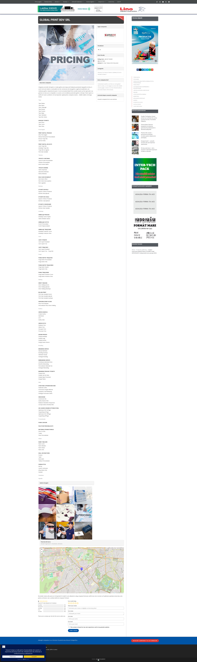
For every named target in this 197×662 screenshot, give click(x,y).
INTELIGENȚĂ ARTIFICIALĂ (139, 98)
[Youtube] (163, 2)
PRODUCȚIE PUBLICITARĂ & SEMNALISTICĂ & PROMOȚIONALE (143, 82)
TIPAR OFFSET (136, 84)
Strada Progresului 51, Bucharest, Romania (51, 543)
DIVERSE (135, 100)
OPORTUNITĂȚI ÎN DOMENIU (139, 94)
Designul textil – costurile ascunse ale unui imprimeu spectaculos (148, 142)
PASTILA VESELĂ (137, 104)
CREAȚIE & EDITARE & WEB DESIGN (141, 90)
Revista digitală (90, 1)
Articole (57, 1)
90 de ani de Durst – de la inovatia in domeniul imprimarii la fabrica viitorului (149, 149)
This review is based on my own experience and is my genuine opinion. (90, 627)
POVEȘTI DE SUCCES (138, 102)
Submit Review (73, 630)
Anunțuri (65, 1)
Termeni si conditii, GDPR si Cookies (49, 649)
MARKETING (136, 96)
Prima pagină (38, 1)
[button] (81, 569)
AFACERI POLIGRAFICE (100, 659)
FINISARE (135, 92)
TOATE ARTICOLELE (137, 106)
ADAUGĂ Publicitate (77, 1)
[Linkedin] (169, 2)
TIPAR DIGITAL (136, 77)
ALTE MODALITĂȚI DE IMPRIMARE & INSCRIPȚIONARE (141, 87)
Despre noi (101, 1)
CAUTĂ (119, 1)
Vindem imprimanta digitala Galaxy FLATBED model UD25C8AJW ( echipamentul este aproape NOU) (144, 205)
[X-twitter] (166, 2)
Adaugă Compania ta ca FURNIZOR (145, 640)
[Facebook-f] (157, 2)
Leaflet (114, 592)
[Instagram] (160, 2)
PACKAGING (136, 79)
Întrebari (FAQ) (48, 1)
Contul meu (111, 1)
